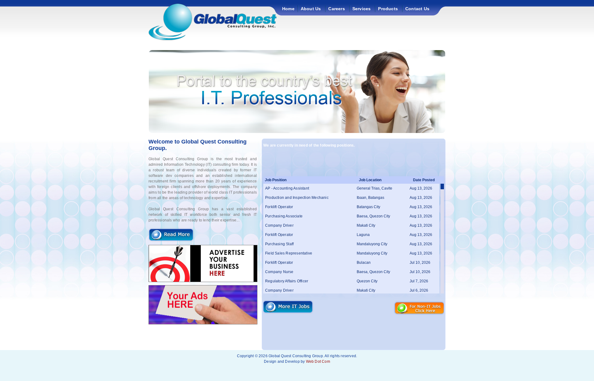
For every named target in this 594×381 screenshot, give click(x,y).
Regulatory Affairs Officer (286, 281)
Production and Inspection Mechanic (297, 197)
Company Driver (279, 225)
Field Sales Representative (288, 253)
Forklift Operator (279, 207)
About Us (311, 8)
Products (388, 8)
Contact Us (417, 8)
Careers (336, 8)
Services (361, 8)
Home (288, 8)
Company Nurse (279, 272)
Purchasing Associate (284, 216)
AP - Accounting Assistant (287, 188)
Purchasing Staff (279, 244)
